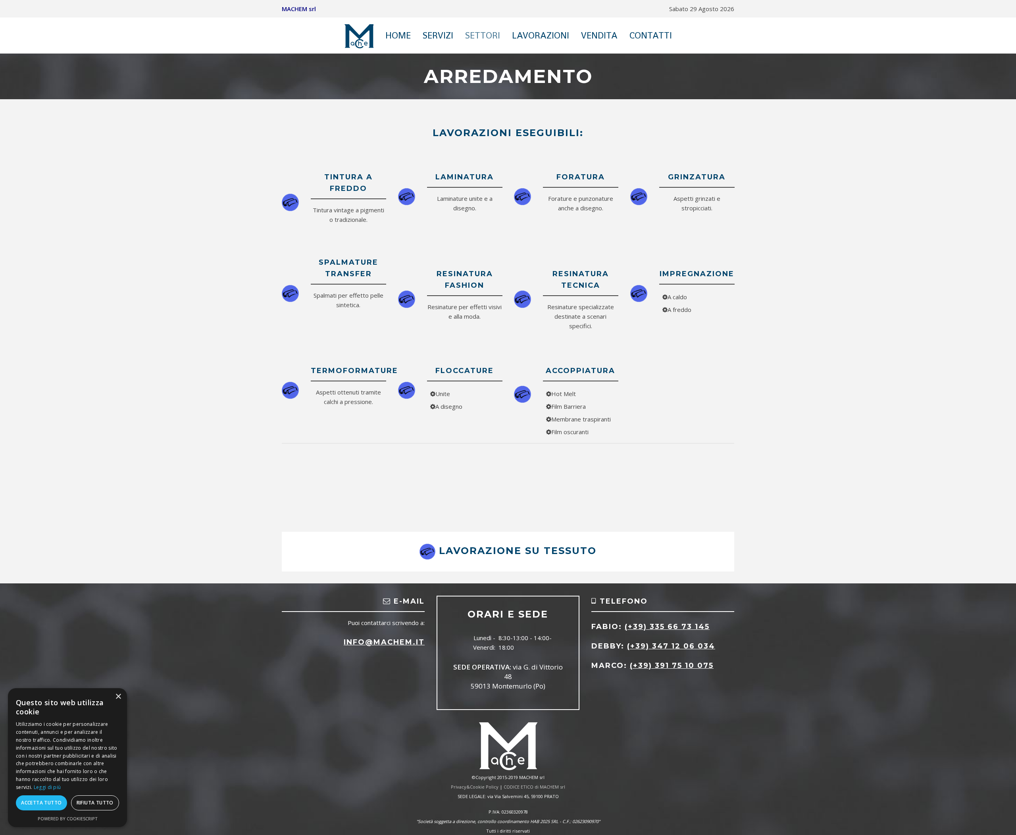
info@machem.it (384, 642)
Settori (482, 35)
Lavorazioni (540, 35)
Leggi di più (47, 787)
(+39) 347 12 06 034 (671, 646)
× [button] (118, 697)
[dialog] (67, 757)
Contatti (650, 35)
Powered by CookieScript (68, 819)
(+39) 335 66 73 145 (667, 626)
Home (398, 35)
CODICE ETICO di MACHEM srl (534, 787)
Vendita (599, 35)
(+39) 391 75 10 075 (672, 665)
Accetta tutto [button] (41, 802)
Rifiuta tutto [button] (95, 802)
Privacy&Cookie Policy (474, 787)
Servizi (438, 35)
